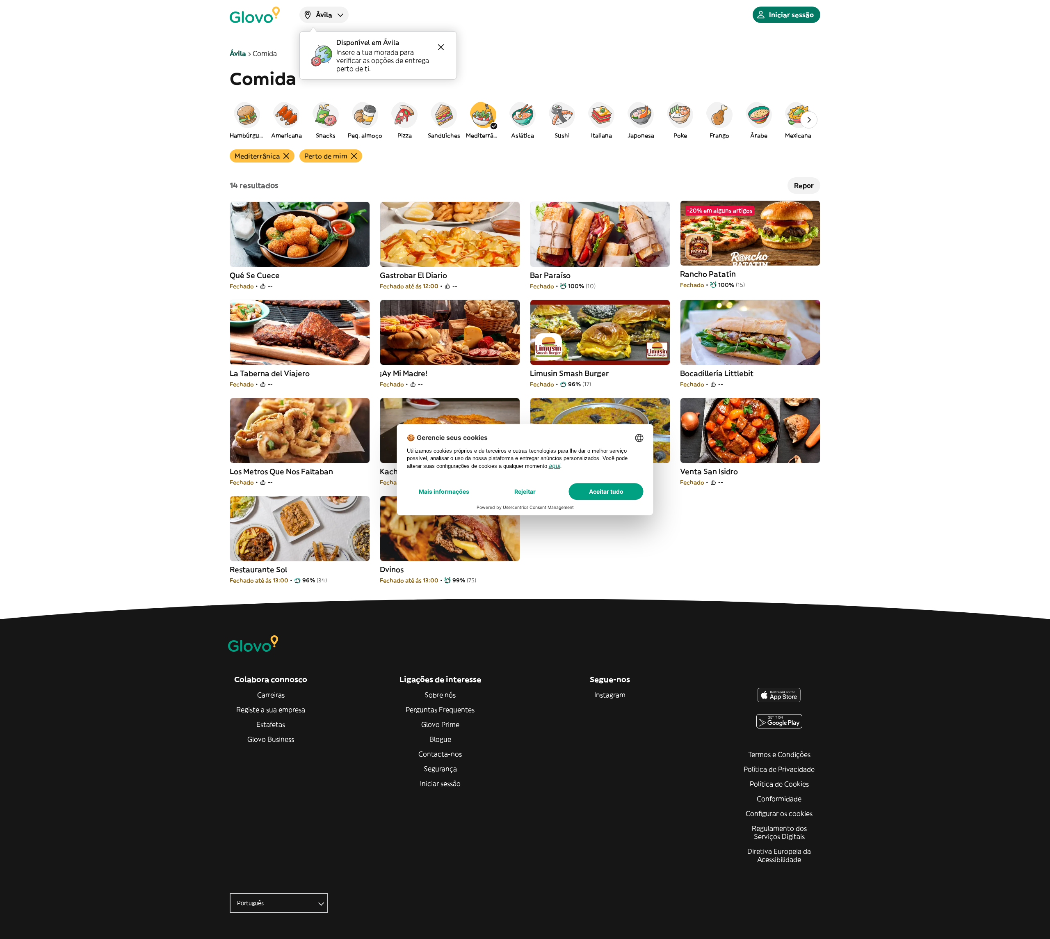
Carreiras (271, 695)
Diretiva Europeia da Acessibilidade (779, 855)
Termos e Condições (779, 754)
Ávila (238, 53)
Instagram (609, 695)
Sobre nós (440, 695)
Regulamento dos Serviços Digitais (779, 832)
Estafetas (270, 724)
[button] (247, 120)
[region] (525, 120)
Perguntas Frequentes (440, 709)
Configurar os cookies (779, 813)
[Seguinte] (809, 120)
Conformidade (779, 799)
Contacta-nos (440, 754)
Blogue (440, 739)
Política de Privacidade (779, 769)
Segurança (440, 769)
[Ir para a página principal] (255, 15)
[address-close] (441, 47)
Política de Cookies (779, 784)
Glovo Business (270, 739)
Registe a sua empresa (270, 709)
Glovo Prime (440, 724)
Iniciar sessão (440, 783)
